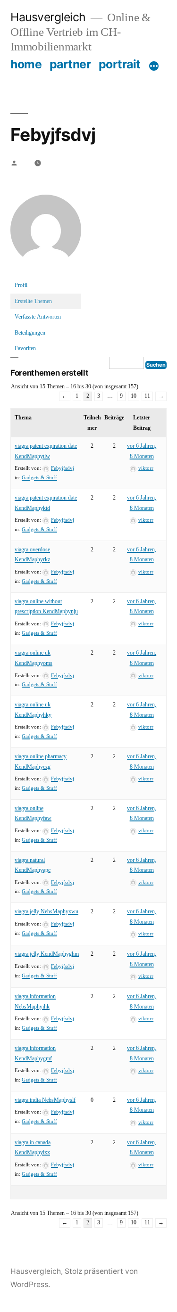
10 (133, 396)
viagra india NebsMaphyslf (45, 1100)
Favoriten (25, 348)
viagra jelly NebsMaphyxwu (46, 911)
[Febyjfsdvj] (45, 273)
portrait (120, 64)
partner (70, 64)
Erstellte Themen (33, 301)
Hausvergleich (48, 17)
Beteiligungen (30, 332)
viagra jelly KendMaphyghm (47, 954)
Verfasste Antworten (38, 316)
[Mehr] (154, 66)
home (26, 64)
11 (147, 396)
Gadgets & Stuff (39, 478)
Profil (21, 285)
